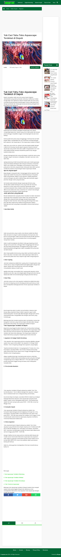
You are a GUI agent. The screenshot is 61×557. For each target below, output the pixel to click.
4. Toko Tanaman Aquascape (11, 484)
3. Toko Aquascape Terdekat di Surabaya (14, 481)
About (14, 550)
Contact (21, 550)
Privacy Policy (36, 550)
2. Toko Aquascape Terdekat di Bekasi (13, 477)
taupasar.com (4, 554)
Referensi (20, 2)
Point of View (47, 2)
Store (54, 2)
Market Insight (38, 2)
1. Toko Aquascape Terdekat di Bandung (14, 474)
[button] (57, 2)
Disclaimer (45, 550)
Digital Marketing (29, 2)
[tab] (8, 523)
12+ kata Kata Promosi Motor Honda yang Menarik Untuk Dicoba (50, 73)
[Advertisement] (22, 22)
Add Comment (35, 67)
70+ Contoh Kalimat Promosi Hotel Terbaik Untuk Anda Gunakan (50, 81)
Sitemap (28, 550)
